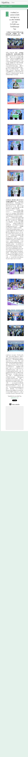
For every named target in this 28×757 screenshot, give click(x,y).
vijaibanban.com (14, 398)
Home (10, 6)
